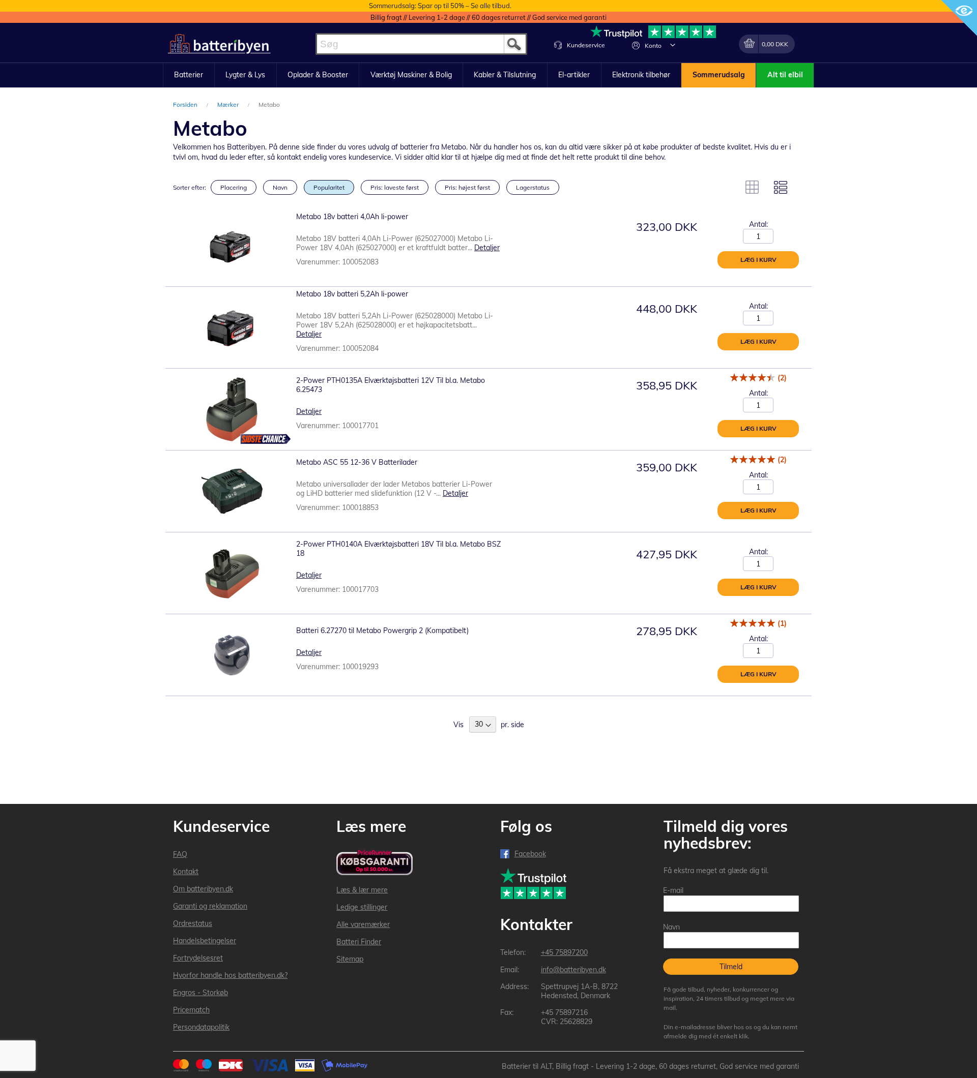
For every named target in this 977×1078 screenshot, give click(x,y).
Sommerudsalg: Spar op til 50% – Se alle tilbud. (440, 6)
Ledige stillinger (361, 907)
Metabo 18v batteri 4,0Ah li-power (352, 216)
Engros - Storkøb (200, 992)
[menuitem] (188, 75)
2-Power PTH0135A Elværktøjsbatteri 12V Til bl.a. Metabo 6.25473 (390, 385)
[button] (672, 44)
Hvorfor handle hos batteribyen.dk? (230, 975)
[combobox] (421, 44)
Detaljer (487, 247)
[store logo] (219, 44)
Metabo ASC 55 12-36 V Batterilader (356, 462)
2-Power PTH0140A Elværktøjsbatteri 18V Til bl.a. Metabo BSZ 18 (398, 549)
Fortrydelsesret (198, 958)
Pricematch (191, 1009)
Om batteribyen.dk (203, 888)
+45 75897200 (564, 952)
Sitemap (349, 959)
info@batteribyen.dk (573, 969)
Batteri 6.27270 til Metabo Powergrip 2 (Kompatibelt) (382, 630)
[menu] (488, 75)
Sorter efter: (189, 187)
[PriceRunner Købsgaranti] (374, 863)
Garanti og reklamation (210, 906)
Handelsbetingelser (204, 940)
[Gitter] (752, 187)
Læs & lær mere (362, 889)
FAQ (180, 854)
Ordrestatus (192, 923)
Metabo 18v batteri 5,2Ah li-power (353, 293)
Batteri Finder (358, 941)
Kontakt (185, 871)
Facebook (530, 853)
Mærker (228, 104)
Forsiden (186, 104)
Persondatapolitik (201, 1027)
